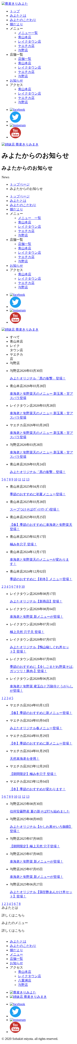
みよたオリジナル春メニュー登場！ (36, 728)
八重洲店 (24, 980)
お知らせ (16, 80)
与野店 (23, 50)
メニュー (16, 954)
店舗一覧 (24, 59)
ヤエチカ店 (26, 46)
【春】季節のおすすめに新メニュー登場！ (41, 713)
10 (15, 479)
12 (23, 479)
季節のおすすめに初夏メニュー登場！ (38, 494)
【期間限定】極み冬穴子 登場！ (33, 774)
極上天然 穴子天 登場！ (27, 632)
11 (19, 479)
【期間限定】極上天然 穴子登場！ (35, 846)
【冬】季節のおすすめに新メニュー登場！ (41, 743)
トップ (15, 11)
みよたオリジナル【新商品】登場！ (36, 601)
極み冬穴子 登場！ (23, 544)
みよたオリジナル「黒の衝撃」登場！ (38, 378)
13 (27, 479)
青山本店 (24, 37)
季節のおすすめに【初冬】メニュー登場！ (41, 579)
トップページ (20, 184)
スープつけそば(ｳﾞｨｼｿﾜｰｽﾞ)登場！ (35, 509)
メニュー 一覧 (29, 218)
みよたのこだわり (23, 20)
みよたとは (18, 15)
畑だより (16, 24)
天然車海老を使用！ (24, 758)
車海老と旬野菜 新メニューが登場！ (36, 616)
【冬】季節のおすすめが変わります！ (38, 789)
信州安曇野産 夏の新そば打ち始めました (40, 811)
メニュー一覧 (28, 33)
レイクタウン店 (29, 41)
